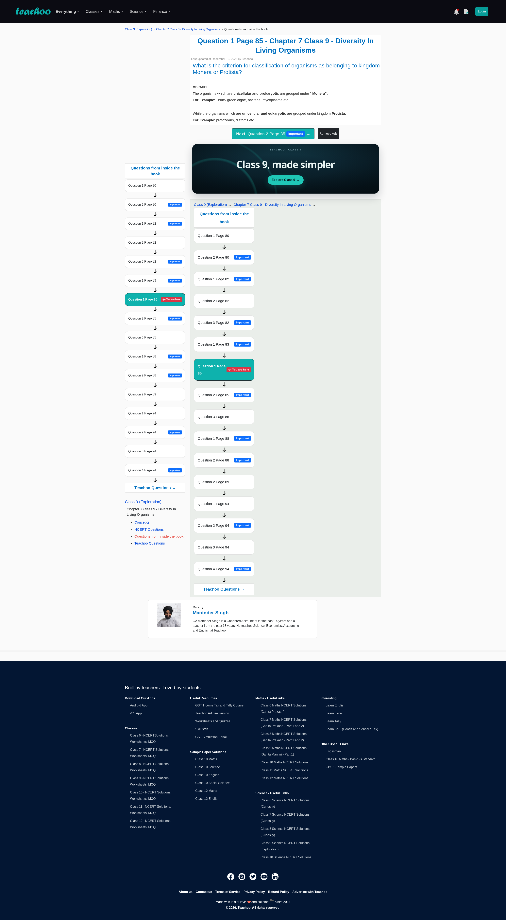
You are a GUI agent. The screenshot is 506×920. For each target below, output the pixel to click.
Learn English (335, 705)
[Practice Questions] (466, 11)
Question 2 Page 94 (154, 432)
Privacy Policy (254, 892)
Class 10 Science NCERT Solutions (286, 857)
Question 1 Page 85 (154, 299)
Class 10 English (207, 775)
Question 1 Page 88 (154, 356)
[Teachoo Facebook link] (231, 876)
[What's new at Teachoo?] (456, 11)
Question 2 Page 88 (154, 375)
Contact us (204, 892)
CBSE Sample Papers (341, 767)
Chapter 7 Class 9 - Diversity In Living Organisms (188, 29)
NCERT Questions (149, 529)
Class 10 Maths (206, 759)
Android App (138, 705)
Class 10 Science (207, 767)
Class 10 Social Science (212, 783)
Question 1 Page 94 (142, 413)
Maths (114, 11)
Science (136, 11)
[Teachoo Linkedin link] (275, 876)
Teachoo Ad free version (212, 713)
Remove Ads (328, 133)
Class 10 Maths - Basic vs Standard (351, 759)
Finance (160, 11)
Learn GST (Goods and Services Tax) (352, 729)
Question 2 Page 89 (142, 394)
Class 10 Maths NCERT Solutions (284, 762)
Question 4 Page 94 (154, 470)
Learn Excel (334, 713)
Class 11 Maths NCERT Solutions (284, 770)
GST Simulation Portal (211, 737)
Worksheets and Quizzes (212, 721)
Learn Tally (333, 721)
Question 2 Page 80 (154, 204)
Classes (92, 11)
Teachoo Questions (149, 543)
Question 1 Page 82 (154, 223)
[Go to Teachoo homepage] (33, 11)
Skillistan (201, 729)
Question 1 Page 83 (154, 280)
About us (186, 892)
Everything (66, 11)
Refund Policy (278, 892)
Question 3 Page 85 (142, 337)
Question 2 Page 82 (142, 242)
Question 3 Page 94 (142, 451)
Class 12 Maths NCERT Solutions (284, 778)
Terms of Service (227, 892)
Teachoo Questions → (155, 488)
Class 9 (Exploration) (138, 29)
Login (482, 11)
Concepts (141, 522)
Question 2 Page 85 (154, 318)
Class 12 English (207, 798)
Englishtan (333, 751)
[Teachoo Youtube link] (264, 876)
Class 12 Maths (206, 790)
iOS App (136, 713)
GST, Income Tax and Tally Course (219, 705)
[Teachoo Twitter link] (253, 876)
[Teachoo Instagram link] (242, 876)
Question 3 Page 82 (154, 261)
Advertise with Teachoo (310, 892)
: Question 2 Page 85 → (273, 133)
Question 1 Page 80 (142, 185)
